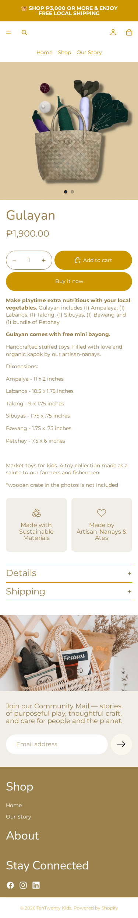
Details (21, 573)
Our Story (89, 52)
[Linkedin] (36, 884)
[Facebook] (10, 884)
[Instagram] (23, 884)
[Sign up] (121, 744)
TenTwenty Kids (53, 908)
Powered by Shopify (96, 908)
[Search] (24, 32)
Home (44, 52)
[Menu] (8, 32)
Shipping (25, 591)
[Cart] (129, 32)
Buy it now (69, 281)
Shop (64, 52)
